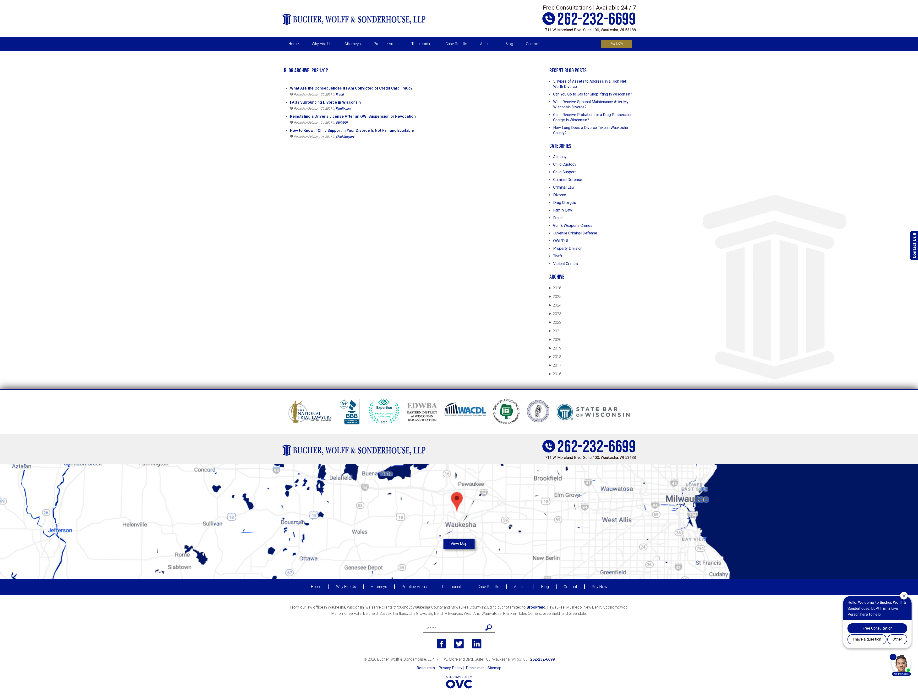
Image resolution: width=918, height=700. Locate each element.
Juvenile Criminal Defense (575, 233)
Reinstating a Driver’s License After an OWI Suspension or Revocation (353, 116)
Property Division (567, 248)
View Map (459, 543)
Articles (486, 44)
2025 (555, 296)
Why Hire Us (322, 44)
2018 (555, 357)
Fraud (340, 94)
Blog (509, 44)
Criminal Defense (567, 179)
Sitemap (494, 668)
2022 (555, 322)
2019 (555, 348)
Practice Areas (386, 44)
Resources (426, 668)
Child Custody (564, 164)
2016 (555, 374)
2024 (555, 305)
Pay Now (617, 43)
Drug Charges (564, 202)
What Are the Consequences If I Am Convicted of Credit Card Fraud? (351, 88)
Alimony (560, 156)
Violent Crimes (565, 263)
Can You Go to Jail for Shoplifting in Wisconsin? (592, 94)
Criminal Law (563, 187)
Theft (557, 256)
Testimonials (421, 44)
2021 (555, 331)
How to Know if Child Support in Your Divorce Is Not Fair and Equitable (352, 130)
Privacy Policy (450, 668)
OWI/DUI (342, 122)
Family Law (343, 108)
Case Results (456, 44)
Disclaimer (475, 668)
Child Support (345, 136)
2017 (555, 365)
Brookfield (536, 607)
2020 (555, 339)
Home (294, 44)
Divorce (559, 195)
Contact (532, 44)
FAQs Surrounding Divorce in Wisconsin (325, 102)
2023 (555, 314)
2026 (555, 288)
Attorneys (352, 44)
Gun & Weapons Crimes (572, 225)
